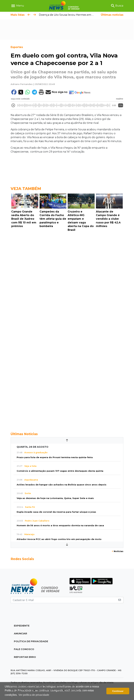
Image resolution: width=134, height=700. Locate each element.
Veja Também (26, 188)
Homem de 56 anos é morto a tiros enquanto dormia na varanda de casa (60, 525)
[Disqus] (67, 278)
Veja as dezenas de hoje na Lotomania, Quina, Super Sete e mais (55, 498)
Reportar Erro (25, 657)
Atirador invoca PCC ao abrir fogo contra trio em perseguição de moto (59, 539)
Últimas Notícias (24, 434)
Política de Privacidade (31, 641)
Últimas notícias (112, 14)
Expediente (21, 625)
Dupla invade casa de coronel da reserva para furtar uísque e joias (56, 512)
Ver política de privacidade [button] (33, 694)
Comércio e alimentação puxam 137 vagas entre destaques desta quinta (60, 471)
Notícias (117, 551)
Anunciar (20, 633)
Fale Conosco (24, 649)
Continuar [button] (117, 691)
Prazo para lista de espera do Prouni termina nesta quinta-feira (55, 457)
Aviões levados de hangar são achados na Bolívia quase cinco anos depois (61, 484)
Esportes (17, 47)
